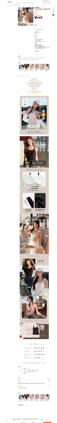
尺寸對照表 (36, 24)
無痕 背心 (25, 59)
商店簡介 (22, 421)
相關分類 (19, 56)
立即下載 (43, 29)
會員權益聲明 (33, 422)
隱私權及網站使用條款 (23, 422)
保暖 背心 (29, 59)
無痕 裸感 (37, 59)
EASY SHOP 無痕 (20, 59)
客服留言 (33, 421)
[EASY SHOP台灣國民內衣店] (10, 2)
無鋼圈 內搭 (33, 59)
